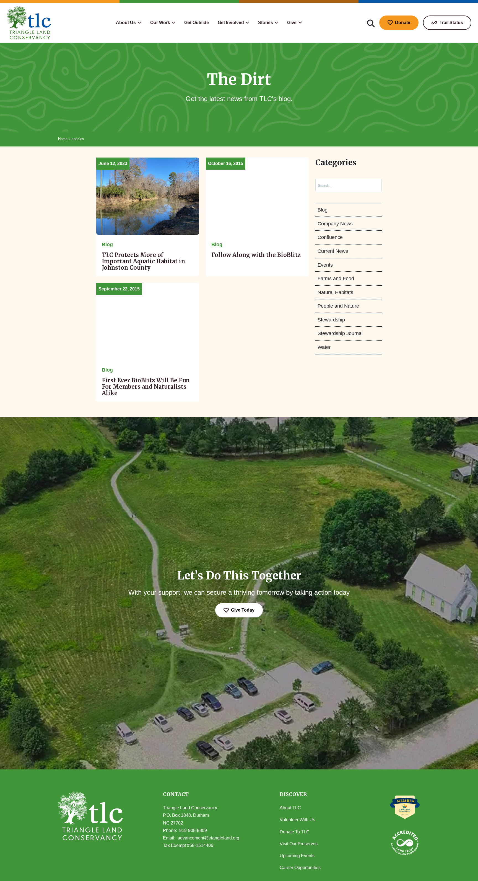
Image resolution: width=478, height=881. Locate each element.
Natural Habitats (335, 292)
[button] (128, 22)
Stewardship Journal (340, 333)
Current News (333, 251)
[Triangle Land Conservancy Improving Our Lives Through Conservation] (29, 22)
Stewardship (331, 320)
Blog (323, 210)
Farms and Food (336, 279)
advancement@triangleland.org (208, 838)
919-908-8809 (193, 830)
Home (62, 139)
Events (325, 265)
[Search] (371, 185)
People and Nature (338, 306)
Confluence (330, 237)
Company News (335, 223)
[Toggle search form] (371, 23)
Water (324, 347)
